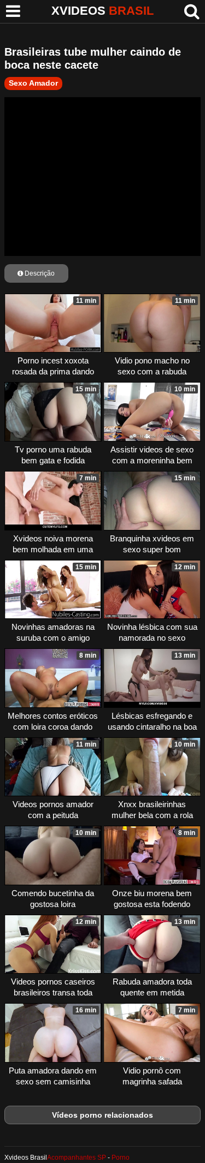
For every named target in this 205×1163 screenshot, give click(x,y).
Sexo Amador (33, 83)
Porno (121, 1157)
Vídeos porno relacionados (102, 1115)
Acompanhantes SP (76, 1157)
